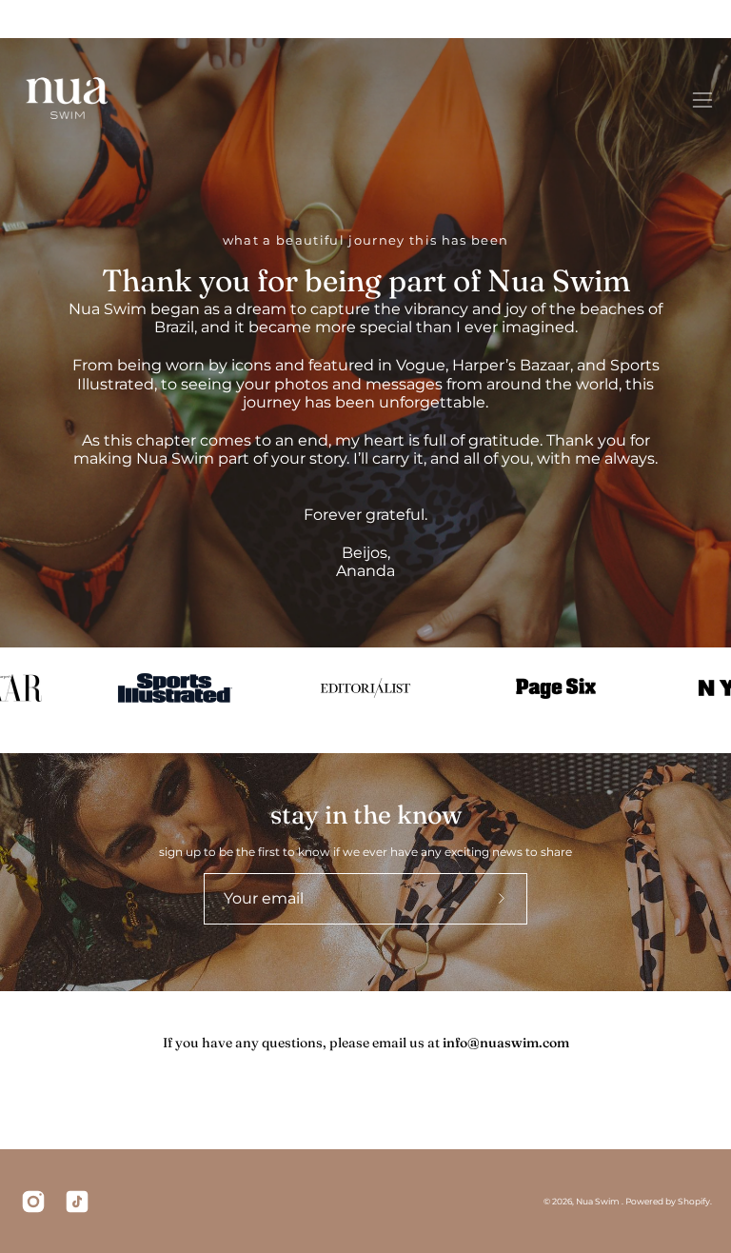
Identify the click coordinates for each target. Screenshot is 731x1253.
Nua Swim (599, 1201)
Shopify (694, 1201)
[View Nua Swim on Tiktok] (77, 1201)
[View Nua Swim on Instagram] (33, 1201)
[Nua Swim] (66, 99)
